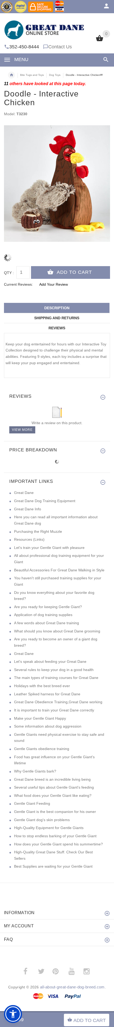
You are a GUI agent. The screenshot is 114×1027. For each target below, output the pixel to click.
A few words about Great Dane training (46, 623)
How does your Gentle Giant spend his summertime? (58, 844)
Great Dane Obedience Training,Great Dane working (58, 702)
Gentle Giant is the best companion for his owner (55, 811)
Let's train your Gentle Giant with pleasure (49, 547)
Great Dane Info (27, 509)
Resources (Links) (29, 539)
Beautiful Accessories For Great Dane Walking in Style (59, 570)
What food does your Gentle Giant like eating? (52, 795)
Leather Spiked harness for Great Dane (47, 694)
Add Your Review (53, 284)
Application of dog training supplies (43, 615)
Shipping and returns (56, 318)
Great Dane (24, 493)
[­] (104, 59)
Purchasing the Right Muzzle (38, 531)
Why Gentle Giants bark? (35, 771)
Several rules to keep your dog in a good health (54, 670)
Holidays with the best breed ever (42, 686)
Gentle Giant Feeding (32, 803)
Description (56, 308)
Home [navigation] (11, 75)
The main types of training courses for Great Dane (56, 678)
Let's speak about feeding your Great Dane (50, 661)
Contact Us (60, 46)
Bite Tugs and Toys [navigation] (32, 74)
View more (22, 430)
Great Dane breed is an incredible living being (52, 779)
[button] (13, 1014)
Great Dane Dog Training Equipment (44, 501)
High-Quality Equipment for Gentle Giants (49, 828)
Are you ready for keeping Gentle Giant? (48, 607)
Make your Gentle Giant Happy (40, 718)
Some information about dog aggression (47, 726)
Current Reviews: (18, 284)
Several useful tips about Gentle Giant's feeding (54, 787)
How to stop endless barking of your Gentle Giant (55, 836)
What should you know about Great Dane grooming (57, 631)
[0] (99, 41)
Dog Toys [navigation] (54, 74)
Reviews (57, 328)
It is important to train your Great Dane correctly (54, 710)
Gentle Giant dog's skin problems (42, 820)
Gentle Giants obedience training (41, 749)
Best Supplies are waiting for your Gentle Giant (53, 866)
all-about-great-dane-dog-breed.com (72, 987)
